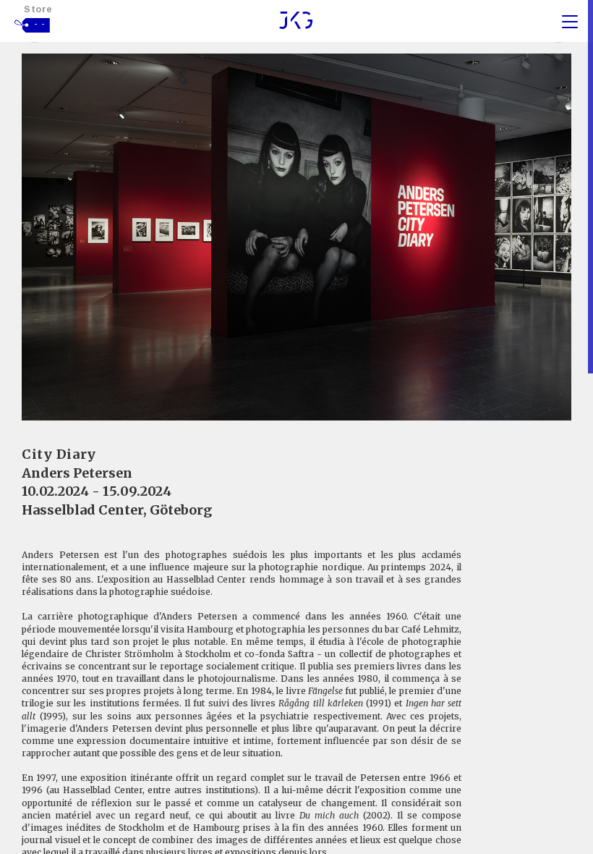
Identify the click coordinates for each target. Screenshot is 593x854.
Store (38, 9)
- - (40, 24)
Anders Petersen (77, 473)
